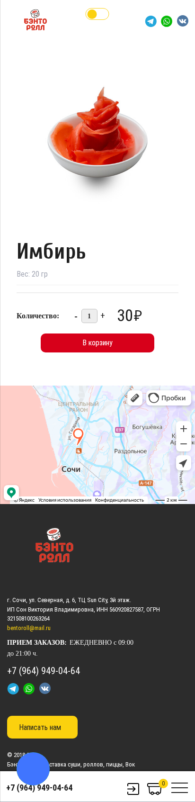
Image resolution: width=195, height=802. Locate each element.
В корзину (97, 342)
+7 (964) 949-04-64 (39, 788)
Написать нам (40, 727)
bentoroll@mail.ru (29, 627)
